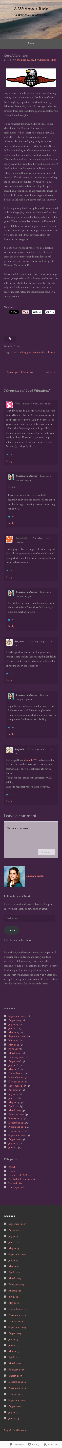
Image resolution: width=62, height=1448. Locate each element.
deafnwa (19, 641)
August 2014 (14, 1139)
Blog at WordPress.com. (15, 1430)
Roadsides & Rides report (21, 1179)
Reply (9, 461)
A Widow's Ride (31, 8)
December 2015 (17, 1073)
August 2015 (14, 1090)
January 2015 (15, 1118)
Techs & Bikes (15, 1183)
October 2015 (15, 1081)
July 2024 (13, 1040)
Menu (31, 43)
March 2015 (14, 1110)
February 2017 (16, 1057)
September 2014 (17, 1135)
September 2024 (17, 1036)
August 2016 (14, 1061)
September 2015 (17, 1086)
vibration (51, 352)
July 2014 (13, 1143)
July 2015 (13, 1094)
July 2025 (13, 1024)
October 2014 (15, 1131)
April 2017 (14, 1049)
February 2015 (16, 1114)
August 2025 (14, 1020)
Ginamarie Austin (47, 60)
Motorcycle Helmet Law (20, 372)
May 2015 (13, 1102)
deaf (15, 352)
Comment (46, 852)
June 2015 (13, 1098)
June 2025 (13, 1028)
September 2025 (17, 1016)
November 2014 (17, 1127)
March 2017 (14, 1053)
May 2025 (13, 1032)
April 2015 (14, 1106)
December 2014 (17, 1123)
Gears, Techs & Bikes (19, 1175)
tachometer (39, 352)
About (17, 346)
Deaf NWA (31, 760)
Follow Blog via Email (17, 896)
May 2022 (13, 1045)
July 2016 (13, 1065)
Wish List (50, 372)
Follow (11, 930)
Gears (11, 1171)
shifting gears (25, 352)
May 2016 (13, 1069)
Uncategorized (16, 1187)
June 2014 (13, 1147)
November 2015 (17, 1077)
